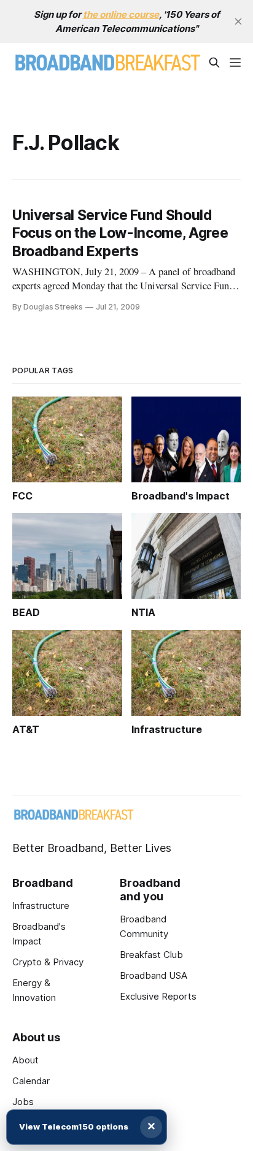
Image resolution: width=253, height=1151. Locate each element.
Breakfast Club (151, 954)
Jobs (23, 1101)
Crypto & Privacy (48, 962)
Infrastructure (40, 905)
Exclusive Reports (158, 996)
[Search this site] (214, 62)
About (25, 1060)
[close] (238, 21)
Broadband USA (153, 975)
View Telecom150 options (73, 1126)
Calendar (31, 1081)
